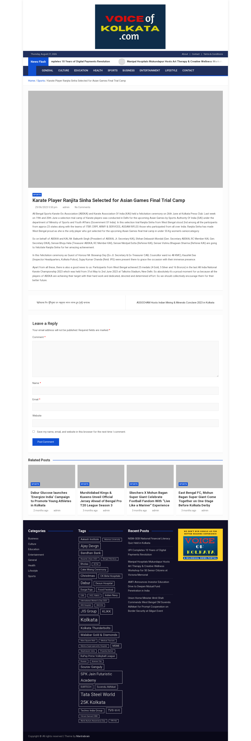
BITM (96, 564)
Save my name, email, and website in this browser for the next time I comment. (81, 431)
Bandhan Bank (91, 553)
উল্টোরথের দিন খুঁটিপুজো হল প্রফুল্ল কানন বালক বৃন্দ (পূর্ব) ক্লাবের (63, 302)
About (185, 54)
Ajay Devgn (90, 546)
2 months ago (40, 510)
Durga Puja (87, 589)
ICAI (82, 595)
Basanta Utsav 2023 (89, 559)
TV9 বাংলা (114, 710)
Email (36, 399)
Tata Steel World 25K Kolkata (98, 698)
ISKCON (99, 605)
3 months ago (90, 510)
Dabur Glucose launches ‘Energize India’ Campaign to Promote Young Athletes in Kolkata (51, 499)
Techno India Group (91, 710)
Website (36, 415)
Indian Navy (111, 595)
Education (81, 70)
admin (66, 207)
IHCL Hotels (94, 595)
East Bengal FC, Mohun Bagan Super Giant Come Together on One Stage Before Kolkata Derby (197, 499)
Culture (63, 70)
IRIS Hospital (86, 605)
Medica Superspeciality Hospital (94, 646)
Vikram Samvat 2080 (89, 716)
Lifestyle (171, 70)
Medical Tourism (108, 641)
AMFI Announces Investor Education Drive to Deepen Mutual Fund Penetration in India (148, 586)
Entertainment (150, 70)
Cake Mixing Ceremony (93, 569)
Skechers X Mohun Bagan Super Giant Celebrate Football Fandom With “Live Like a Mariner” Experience (149, 499)
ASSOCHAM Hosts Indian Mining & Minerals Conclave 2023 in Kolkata (175, 302)
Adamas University (112, 539)
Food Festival (105, 589)
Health (98, 70)
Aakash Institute (90, 539)
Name (36, 383)
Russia (83, 661)
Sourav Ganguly (91, 667)
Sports (112, 70)
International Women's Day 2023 (94, 601)
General (47, 70)
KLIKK (106, 611)
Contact (196, 54)
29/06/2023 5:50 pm (46, 207)
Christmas (88, 576)
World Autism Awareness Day (93, 721)
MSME (116, 645)
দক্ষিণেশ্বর (114, 721)
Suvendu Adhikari (106, 686)
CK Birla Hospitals (110, 576)
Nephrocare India (88, 651)
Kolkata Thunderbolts (95, 628)
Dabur (85, 583)
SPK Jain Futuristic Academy (96, 677)
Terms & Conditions (213, 54)
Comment (39, 337)
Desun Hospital (104, 583)
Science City (97, 661)
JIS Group (89, 611)
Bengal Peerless (109, 559)
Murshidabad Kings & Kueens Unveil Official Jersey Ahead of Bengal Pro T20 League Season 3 (101, 499)
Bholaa (84, 563)
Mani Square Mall (88, 641)
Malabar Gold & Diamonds (99, 635)
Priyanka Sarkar (106, 651)
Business (129, 70)
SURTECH (86, 686)
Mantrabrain (83, 736)
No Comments (82, 207)
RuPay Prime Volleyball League (98, 656)
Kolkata (89, 620)
